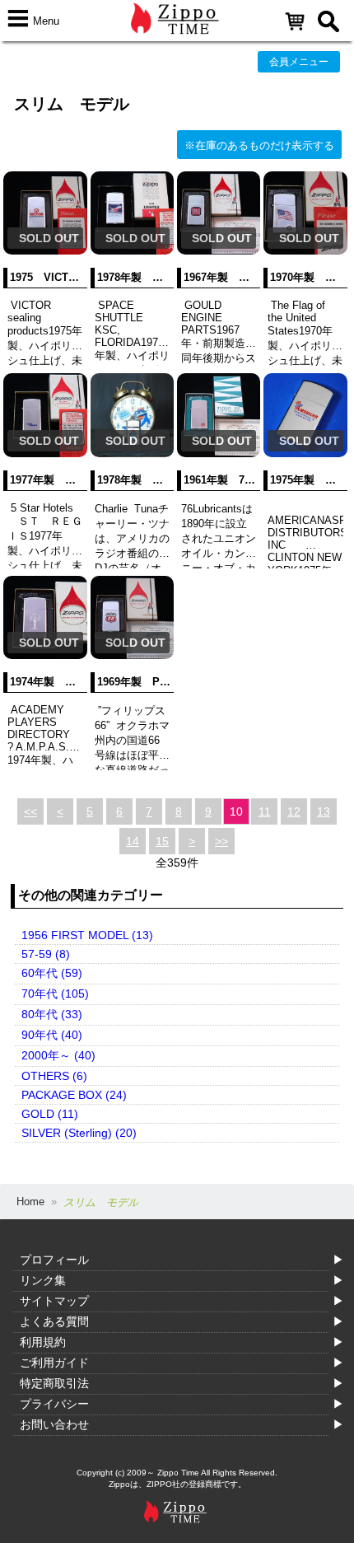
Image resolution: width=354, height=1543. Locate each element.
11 (265, 811)
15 (162, 841)
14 (132, 841)
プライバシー (54, 1403)
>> (221, 841)
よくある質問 (54, 1321)
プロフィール (54, 1259)
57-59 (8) (45, 954)
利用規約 (43, 1342)
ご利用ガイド (54, 1362)
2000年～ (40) (58, 1055)
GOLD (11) (49, 1113)
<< (30, 811)
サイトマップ (54, 1300)
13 (323, 811)
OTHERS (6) (54, 1075)
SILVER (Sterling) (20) (79, 1132)
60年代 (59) (51, 973)
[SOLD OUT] (44, 251)
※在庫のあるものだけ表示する (259, 145)
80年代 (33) (51, 1014)
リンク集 (43, 1280)
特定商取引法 (54, 1383)
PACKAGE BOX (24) (74, 1094)
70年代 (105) (55, 993)
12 (293, 811)
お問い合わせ (54, 1424)
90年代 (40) (51, 1034)
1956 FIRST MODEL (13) (87, 935)
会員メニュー (298, 62)
